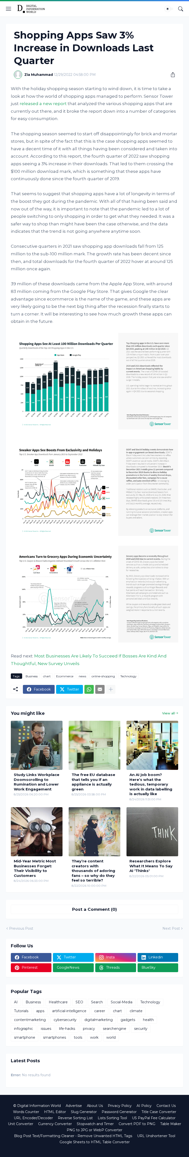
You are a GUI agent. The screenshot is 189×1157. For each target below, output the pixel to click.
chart (47, 676)
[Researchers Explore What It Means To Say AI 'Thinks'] (152, 831)
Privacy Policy (120, 1105)
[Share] (171, 74)
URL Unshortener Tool (156, 1136)
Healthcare (58, 1002)
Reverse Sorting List (75, 1118)
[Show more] (110, 689)
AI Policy (144, 1105)
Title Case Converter (159, 1112)
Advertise (74, 1105)
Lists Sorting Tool (112, 1118)
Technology (128, 676)
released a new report (43, 103)
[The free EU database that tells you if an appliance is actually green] (94, 745)
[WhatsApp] (89, 689)
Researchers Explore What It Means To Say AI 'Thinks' (151, 866)
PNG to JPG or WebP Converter (94, 1130)
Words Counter (26, 1112)
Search (97, 1002)
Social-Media (121, 1002)
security (140, 1028)
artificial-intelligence (69, 1011)
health (148, 1020)
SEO (79, 1002)
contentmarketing (30, 1020)
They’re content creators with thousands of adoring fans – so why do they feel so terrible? (93, 871)
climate (136, 1011)
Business (32, 676)
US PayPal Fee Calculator (153, 1118)
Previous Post (21, 928)
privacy (89, 1028)
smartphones (54, 1037)
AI (16, 1002)
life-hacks (67, 1028)
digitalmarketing (98, 1020)
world (111, 1037)
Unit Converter (20, 1124)
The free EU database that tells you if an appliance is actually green (93, 781)
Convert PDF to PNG (137, 1124)
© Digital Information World (37, 1105)
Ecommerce (64, 676)
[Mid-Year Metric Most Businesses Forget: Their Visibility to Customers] (37, 831)
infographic (23, 1028)
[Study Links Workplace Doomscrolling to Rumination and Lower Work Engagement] (37, 745)
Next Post (171, 928)
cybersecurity (65, 1020)
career (99, 1011)
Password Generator (119, 1112)
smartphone (24, 1037)
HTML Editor (55, 1112)
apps (40, 1011)
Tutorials (21, 1011)
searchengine (114, 1028)
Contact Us (166, 1105)
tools (78, 1037)
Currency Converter (55, 1124)
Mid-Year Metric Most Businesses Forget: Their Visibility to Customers (35, 868)
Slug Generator (84, 1112)
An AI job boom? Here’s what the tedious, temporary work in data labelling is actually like (150, 784)
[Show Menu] (8, 9)
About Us (95, 1105)
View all (168, 713)
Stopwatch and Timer (95, 1124)
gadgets (128, 1020)
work (94, 1037)
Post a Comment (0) (94, 909)
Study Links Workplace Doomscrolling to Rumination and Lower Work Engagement (36, 781)
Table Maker (170, 1124)
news (82, 676)
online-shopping (103, 676)
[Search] (180, 9)
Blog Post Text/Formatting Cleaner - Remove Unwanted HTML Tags (73, 1136)
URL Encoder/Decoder (33, 1118)
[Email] (100, 689)
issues (46, 1028)
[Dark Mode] (169, 9)
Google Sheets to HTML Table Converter (95, 1142)
